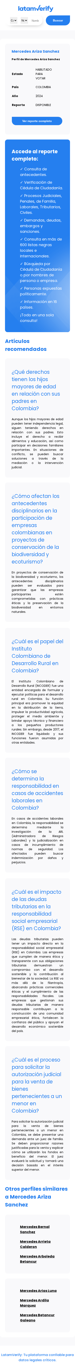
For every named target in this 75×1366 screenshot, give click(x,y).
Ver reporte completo (37, 121)
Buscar (58, 20)
